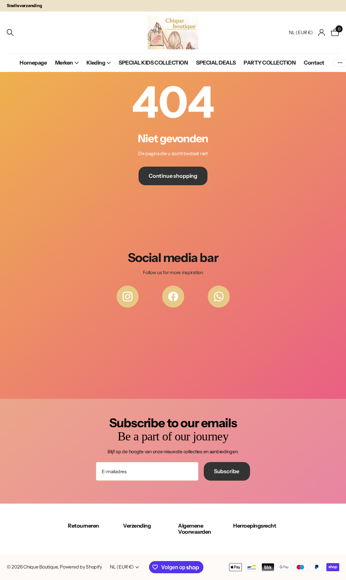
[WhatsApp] (219, 297)
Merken (64, 62)
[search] (10, 32)
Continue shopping (173, 175)
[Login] (321, 32)
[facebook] (173, 297)
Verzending (137, 525)
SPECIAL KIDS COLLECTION (153, 62)
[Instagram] (128, 297)
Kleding (95, 62)
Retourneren (83, 525)
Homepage (33, 62)
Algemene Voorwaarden (194, 528)
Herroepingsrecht (254, 525)
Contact (314, 62)
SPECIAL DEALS (216, 62)
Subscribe (227, 471)
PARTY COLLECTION (270, 62)
